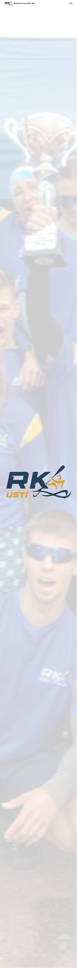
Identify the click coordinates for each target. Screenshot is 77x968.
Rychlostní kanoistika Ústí (24, 3)
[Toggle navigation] (71, 3)
